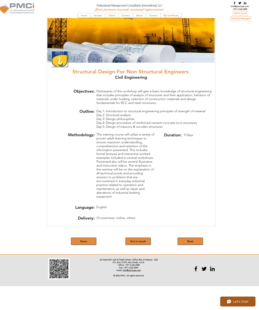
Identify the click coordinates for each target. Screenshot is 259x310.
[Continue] (211, 40)
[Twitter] (240, 3)
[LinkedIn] (245, 3)
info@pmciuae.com (240, 6)
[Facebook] (234, 3)
